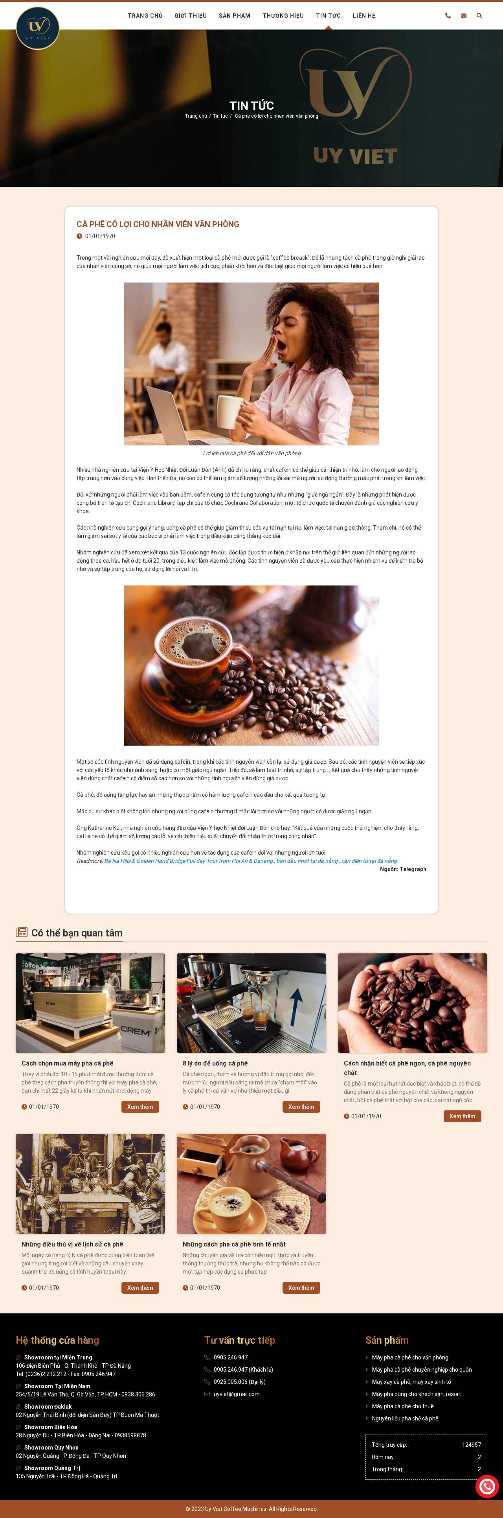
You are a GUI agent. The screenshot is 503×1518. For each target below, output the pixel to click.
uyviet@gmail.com (237, 1394)
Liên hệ (364, 16)
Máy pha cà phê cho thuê (403, 1406)
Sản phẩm (235, 16)
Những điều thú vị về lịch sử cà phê (72, 1244)
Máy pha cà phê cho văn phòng (410, 1357)
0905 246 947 (231, 1357)
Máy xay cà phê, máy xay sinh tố (411, 1382)
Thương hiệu (283, 16)
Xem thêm (140, 1107)
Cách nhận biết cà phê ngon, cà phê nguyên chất (407, 1068)
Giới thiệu (190, 16)
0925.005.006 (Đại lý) (240, 1382)
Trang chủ (145, 16)
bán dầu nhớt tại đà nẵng (307, 861)
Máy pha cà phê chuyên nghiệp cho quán (422, 1370)
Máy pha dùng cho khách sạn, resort (416, 1394)
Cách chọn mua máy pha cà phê (68, 1063)
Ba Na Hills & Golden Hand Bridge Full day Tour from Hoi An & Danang (188, 861)
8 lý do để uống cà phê (215, 1063)
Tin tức (328, 16)
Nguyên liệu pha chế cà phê (405, 1418)
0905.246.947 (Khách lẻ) (243, 1370)
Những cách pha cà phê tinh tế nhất (234, 1244)
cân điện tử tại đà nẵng (369, 861)
